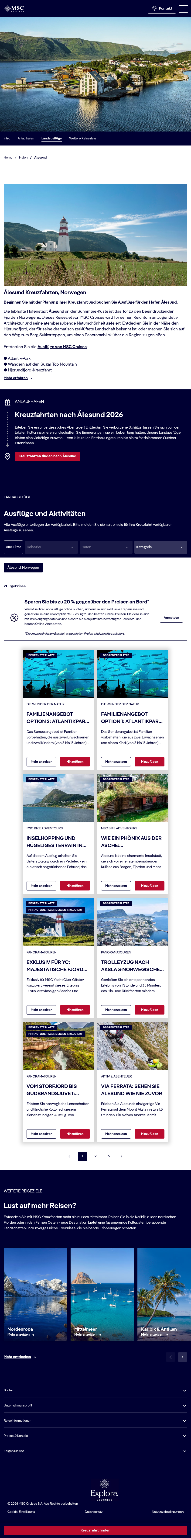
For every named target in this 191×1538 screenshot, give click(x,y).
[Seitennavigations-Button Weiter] (121, 1156)
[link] (18, 1334)
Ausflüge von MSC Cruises (62, 347)
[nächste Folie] (182, 1357)
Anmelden (171, 617)
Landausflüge (51, 138)
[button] (160, 547)
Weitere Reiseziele (82, 138)
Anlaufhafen (26, 138)
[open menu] (183, 8)
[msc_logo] (14, 8)
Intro (7, 138)
